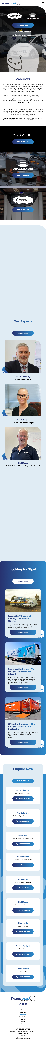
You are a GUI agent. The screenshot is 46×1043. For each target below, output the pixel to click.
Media (23, 1024)
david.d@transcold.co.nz (26, 360)
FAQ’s (23, 1021)
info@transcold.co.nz (24, 35)
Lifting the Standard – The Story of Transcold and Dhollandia (21, 726)
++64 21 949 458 (26, 443)
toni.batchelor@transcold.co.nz (25, 403)
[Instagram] (20, 1004)
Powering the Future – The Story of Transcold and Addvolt (21, 671)
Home (23, 1010)
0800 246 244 (24, 31)
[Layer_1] (11, 3)
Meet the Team (23, 1017)
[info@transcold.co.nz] (13, 35)
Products (23, 1014)
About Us (23, 1012)
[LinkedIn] (26, 1004)
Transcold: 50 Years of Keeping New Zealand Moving (19, 618)
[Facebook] (23, 1004)
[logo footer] (23, 998)
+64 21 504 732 (26, 357)
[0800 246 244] (16, 31)
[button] (43, 3)
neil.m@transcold (26, 447)
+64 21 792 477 (26, 400)
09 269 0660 (23, 1036)
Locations (23, 1019)
